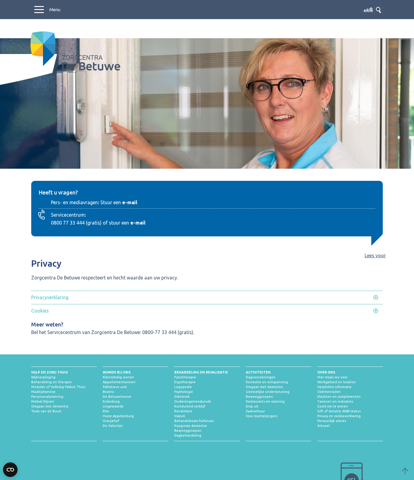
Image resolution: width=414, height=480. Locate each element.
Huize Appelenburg (118, 416)
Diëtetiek (182, 396)
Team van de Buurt (46, 411)
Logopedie (183, 387)
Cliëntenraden (329, 392)
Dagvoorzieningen (260, 377)
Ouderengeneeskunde (192, 401)
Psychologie (183, 392)
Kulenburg (111, 401)
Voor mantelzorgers (261, 416)
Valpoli (179, 416)
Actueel (323, 426)
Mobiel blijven (42, 401)
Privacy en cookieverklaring (339, 416)
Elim (106, 411)
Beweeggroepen (188, 430)
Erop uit (252, 406)
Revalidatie (183, 411)
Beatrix (108, 392)
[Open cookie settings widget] (10, 469)
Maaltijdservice (43, 392)
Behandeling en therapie (51, 382)
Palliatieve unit (115, 387)
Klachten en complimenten (339, 396)
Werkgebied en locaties (336, 382)
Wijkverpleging (43, 377)
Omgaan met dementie (49, 406)
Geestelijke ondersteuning (267, 392)
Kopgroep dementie (190, 426)
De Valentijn (113, 426)
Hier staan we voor (332, 377)
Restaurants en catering (265, 401)
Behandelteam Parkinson (194, 421)
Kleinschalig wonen (118, 377)
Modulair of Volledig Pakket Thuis (58, 387)
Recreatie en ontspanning (267, 382)
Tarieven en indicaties (335, 401)
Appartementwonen (119, 382)
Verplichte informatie (334, 387)
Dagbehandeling (187, 435)
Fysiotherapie (185, 377)
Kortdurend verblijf (189, 406)
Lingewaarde (113, 406)
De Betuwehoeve (117, 396)
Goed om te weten (332, 406)
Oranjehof (111, 421)
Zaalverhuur (255, 411)
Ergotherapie (184, 382)
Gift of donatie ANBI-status (339, 411)
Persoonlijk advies (331, 421)
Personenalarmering (47, 396)
